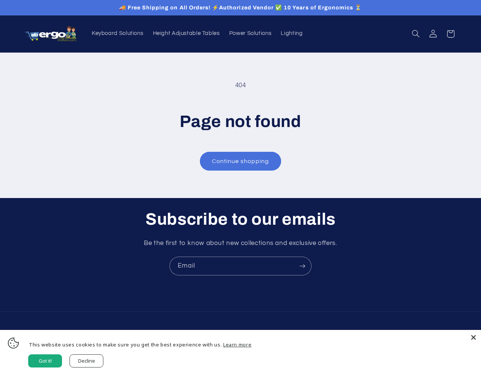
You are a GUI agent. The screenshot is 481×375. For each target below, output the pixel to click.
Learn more (237, 344)
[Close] (473, 337)
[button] (415, 33)
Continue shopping (240, 161)
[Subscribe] (302, 266)
